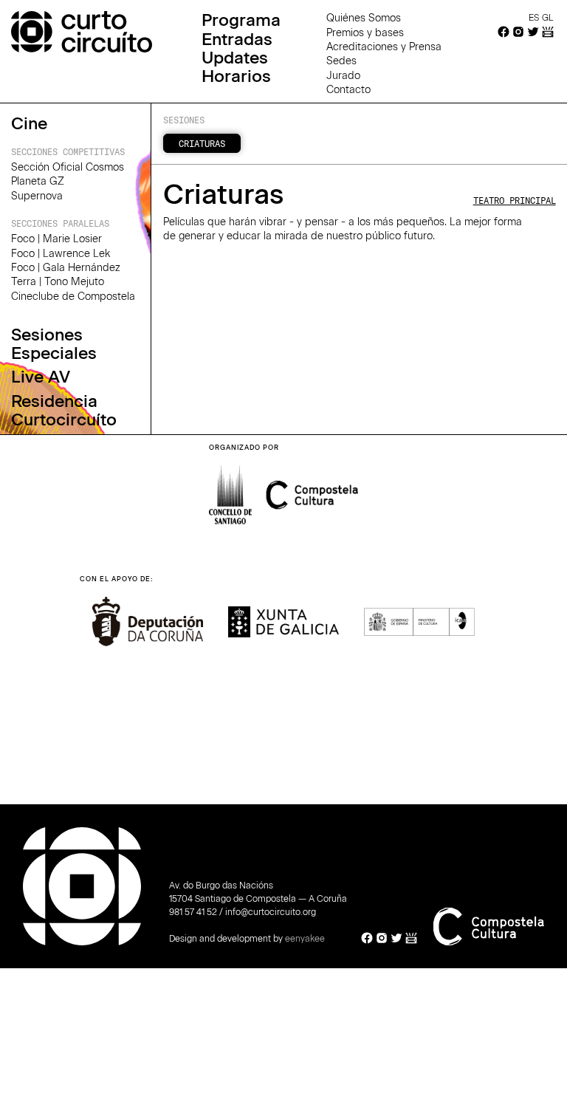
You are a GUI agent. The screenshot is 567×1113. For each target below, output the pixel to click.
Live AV (40, 377)
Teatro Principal (514, 200)
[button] (509, 619)
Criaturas (202, 143)
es (534, 18)
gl (547, 18)
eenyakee (305, 939)
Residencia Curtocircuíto (64, 411)
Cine (29, 123)
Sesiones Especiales (54, 344)
